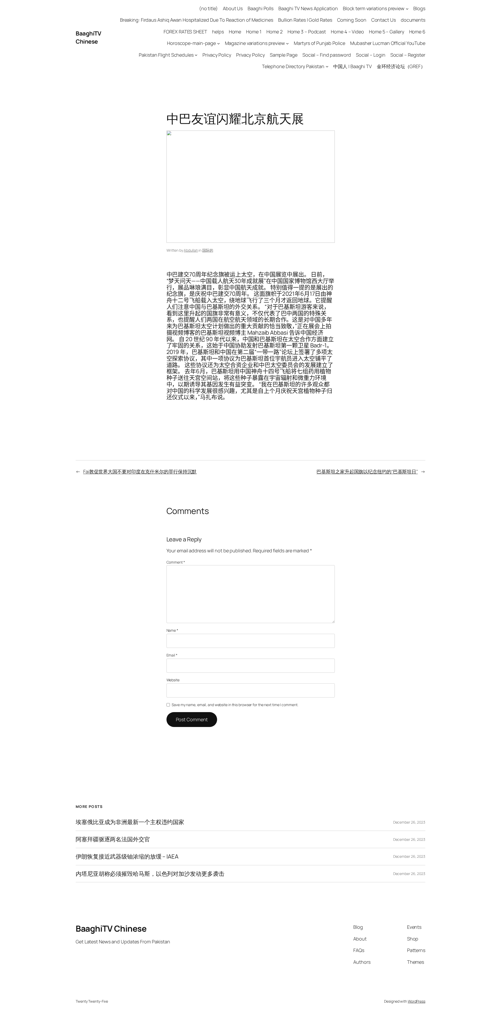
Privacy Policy (216, 55)
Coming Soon (351, 20)
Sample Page (283, 55)
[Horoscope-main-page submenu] (218, 43)
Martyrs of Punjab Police (319, 43)
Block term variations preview (373, 8)
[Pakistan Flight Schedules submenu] (196, 55)
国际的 (207, 250)
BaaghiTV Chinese (88, 37)
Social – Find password (326, 55)
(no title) (208, 8)
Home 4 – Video (347, 31)
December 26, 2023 (409, 822)
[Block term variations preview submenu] (407, 8)
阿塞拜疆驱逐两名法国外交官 (113, 839)
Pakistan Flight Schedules (166, 55)
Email (171, 655)
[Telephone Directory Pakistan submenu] (327, 66)
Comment (175, 562)
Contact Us (383, 20)
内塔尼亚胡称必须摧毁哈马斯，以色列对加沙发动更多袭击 (150, 874)
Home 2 (274, 31)
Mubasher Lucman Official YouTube (387, 43)
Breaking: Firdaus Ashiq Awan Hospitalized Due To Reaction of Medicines (196, 20)
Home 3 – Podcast (307, 31)
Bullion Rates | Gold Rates (305, 20)
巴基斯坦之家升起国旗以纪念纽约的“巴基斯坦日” (367, 471)
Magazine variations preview (255, 43)
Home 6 (417, 31)
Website (173, 679)
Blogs (419, 8)
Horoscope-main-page (191, 43)
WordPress (416, 1001)
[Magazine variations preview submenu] (287, 43)
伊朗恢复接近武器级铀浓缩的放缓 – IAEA (127, 856)
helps (218, 31)
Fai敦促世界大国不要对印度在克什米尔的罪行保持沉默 (139, 471)
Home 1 (253, 31)
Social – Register (407, 55)
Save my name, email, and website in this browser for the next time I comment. (235, 704)
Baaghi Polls (260, 8)
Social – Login (370, 55)
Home (235, 31)
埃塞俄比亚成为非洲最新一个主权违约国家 (130, 822)
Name (172, 630)
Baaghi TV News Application (308, 8)
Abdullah (191, 250)
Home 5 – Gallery (386, 31)
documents (413, 20)
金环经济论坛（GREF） (401, 66)
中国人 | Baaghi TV (352, 66)
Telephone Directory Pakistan (293, 66)
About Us (233, 8)
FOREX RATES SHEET (185, 31)
